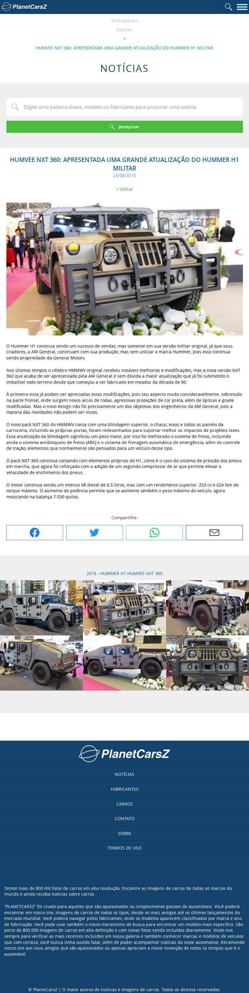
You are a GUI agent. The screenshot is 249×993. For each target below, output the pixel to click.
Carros (124, 804)
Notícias (124, 29)
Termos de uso (124, 848)
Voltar (126, 189)
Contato (125, 818)
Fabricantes (124, 789)
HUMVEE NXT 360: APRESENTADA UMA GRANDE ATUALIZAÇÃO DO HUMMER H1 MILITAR (124, 48)
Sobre (124, 833)
